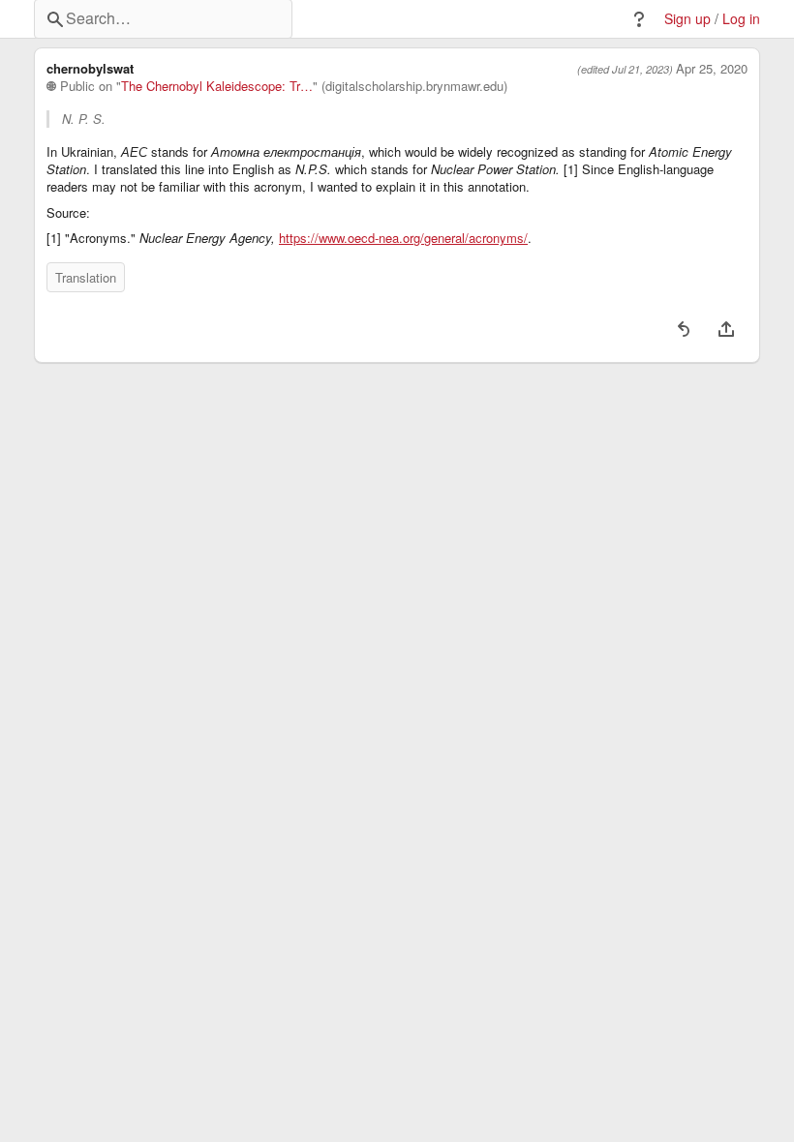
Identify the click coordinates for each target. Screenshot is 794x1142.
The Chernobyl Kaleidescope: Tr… (217, 86)
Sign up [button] (687, 19)
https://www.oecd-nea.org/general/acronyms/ (403, 238)
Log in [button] (741, 19)
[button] (639, 19)
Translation (85, 277)
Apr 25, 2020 (712, 68)
